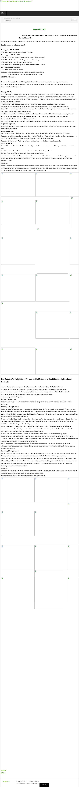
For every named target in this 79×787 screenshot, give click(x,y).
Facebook (68, 5)
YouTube (75, 5)
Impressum (6, 781)
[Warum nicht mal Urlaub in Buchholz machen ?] (16, 1)
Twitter (72, 5)
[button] (74, 19)
